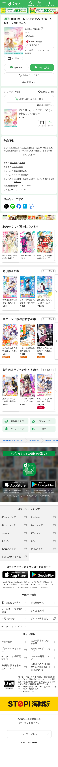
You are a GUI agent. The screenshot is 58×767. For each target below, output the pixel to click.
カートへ (18, 67)
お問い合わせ (8, 618)
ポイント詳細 (31, 45)
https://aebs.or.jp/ (27, 691)
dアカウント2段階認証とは (11, 657)
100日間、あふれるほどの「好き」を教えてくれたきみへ (36, 112)
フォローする (41, 28)
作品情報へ (27, 82)
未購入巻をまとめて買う (31, 99)
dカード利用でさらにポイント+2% (37, 50)
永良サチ (28, 29)
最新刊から (49, 105)
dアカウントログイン (12, 626)
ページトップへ (29, 734)
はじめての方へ (13, 602)
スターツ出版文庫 (21, 175)
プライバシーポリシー (11, 650)
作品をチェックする (31, 75)
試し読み (15, 58)
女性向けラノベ (20, 171)
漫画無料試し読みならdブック (13, 440)
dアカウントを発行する (29, 718)
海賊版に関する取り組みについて (11, 666)
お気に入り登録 (47, 92)
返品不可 (28, 53)
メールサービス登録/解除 (12, 610)
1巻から (40, 105)
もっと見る (47, 271)
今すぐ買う (44, 67)
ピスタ (37, 29)
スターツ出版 (17, 167)
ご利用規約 (7, 642)
